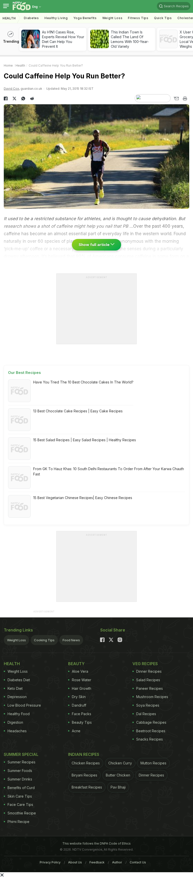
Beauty (76, 663)
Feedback (97, 862)
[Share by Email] (176, 98)
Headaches (17, 731)
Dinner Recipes (149, 671)
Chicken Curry (120, 763)
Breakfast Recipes (87, 787)
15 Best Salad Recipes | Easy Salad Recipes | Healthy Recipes (84, 440)
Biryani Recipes (84, 775)
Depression (17, 697)
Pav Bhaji (118, 787)
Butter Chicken (118, 775)
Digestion (15, 722)
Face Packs (81, 714)
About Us (75, 862)
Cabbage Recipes (151, 722)
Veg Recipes (145, 663)
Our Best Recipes (24, 372)
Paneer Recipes (149, 688)
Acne (76, 731)
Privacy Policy (50, 862)
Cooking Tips (44, 640)
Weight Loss (112, 18)
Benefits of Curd (21, 788)
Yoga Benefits (85, 18)
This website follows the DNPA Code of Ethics (96, 843)
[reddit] (32, 98)
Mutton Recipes (153, 763)
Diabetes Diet (19, 680)
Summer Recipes (21, 762)
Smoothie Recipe (22, 813)
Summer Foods (20, 770)
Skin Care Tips (20, 796)
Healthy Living (56, 18)
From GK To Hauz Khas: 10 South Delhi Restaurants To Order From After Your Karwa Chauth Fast (108, 471)
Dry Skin (79, 697)
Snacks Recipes (149, 739)
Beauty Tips (82, 722)
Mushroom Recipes (152, 697)
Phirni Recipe (18, 821)
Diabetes (31, 18)
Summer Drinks (20, 779)
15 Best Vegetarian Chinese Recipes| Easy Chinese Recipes (82, 498)
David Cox (11, 88)
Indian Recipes (83, 754)
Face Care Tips (20, 804)
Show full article (95, 244)
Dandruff (79, 705)
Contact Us (138, 862)
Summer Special (21, 754)
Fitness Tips (138, 18)
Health (9, 18)
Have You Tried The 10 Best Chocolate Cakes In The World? (83, 382)
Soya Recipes (147, 705)
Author (117, 862)
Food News (71, 640)
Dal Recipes (146, 714)
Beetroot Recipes (150, 731)
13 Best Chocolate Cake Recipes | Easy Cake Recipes (78, 411)
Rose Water (81, 680)
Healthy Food (19, 714)
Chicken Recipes (86, 763)
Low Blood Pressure (24, 705)
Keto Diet (15, 688)
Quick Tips (163, 18)
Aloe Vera (80, 671)
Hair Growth (81, 688)
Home (8, 65)
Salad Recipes (148, 680)
